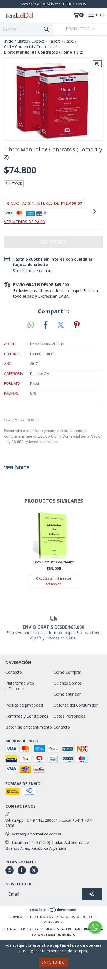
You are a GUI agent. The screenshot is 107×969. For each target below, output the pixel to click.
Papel (69, 41)
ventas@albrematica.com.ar (36, 834)
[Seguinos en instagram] (9, 870)
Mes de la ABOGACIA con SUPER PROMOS (53, 4)
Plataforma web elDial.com (19, 685)
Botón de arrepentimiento (28, 727)
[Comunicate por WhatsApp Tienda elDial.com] (95, 927)
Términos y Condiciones (26, 716)
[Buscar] (46, 29)
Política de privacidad (24, 705)
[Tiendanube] (54, 911)
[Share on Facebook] (45, 325)
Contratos (45, 46)
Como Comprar (67, 672)
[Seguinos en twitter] (34, 870)
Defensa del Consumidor (76, 705)
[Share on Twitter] (60, 325)
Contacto (13, 672)
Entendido (53, 962)
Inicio (8, 41)
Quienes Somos (68, 683)
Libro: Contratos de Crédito (53, 562)
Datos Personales (69, 716)
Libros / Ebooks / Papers (39, 41)
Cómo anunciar (67, 694)
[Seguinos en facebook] (22, 870)
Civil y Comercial (18, 46)
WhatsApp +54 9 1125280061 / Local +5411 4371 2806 (49, 823)
